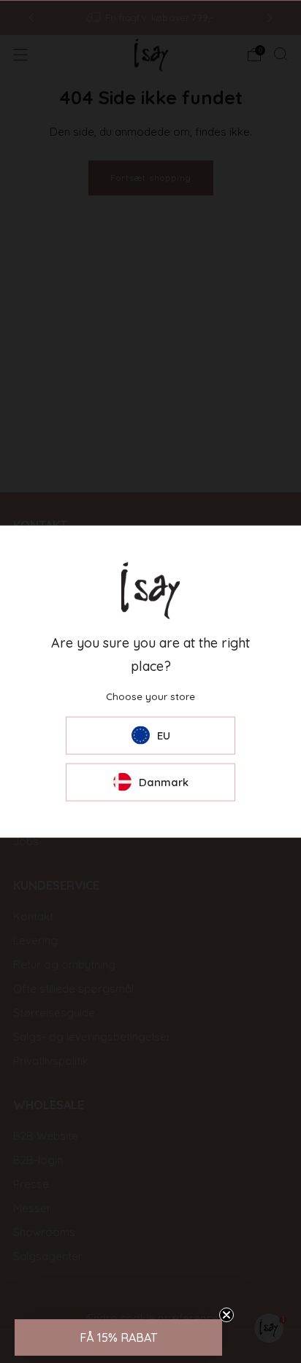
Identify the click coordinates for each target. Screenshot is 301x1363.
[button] (118, 1337)
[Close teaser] (226, 1315)
